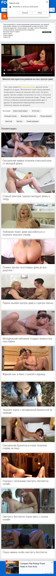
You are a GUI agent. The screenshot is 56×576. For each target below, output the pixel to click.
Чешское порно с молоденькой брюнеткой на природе (27, 411)
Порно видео (8, 35)
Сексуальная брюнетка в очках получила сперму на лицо (25, 447)
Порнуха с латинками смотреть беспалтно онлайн (26, 482)
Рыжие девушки (32, 121)
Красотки (8, 121)
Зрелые (19, 121)
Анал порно (7, 33)
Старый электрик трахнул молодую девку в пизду (26, 197)
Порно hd (6, 37)
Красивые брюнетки (28, 116)
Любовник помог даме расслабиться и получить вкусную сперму (24, 233)
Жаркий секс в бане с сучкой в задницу (24, 374)
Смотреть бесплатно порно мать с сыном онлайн (25, 518)
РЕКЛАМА (47, 32)
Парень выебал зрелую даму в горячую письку (28, 303)
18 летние (35, 111)
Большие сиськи (11, 116)
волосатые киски (28, 87)
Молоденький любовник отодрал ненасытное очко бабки (27, 340)
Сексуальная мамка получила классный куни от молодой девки (27, 162)
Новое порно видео (20, 111)
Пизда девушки (46, 116)
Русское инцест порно (11, 32)
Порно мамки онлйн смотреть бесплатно (25, 552)
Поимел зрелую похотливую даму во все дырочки (24, 269)
